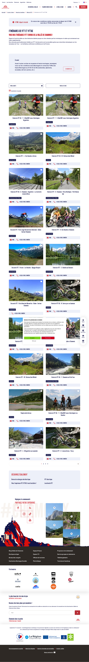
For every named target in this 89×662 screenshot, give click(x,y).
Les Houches (10, 2)
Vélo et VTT (29, 12)
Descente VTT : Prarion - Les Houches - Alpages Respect (26, 268)
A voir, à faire (60, 7)
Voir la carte (13, 86)
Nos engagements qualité (16, 648)
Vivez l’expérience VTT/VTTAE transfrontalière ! (23, 483)
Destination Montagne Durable (18, 561)
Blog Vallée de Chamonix (16, 551)
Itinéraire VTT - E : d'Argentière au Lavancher (26, 451)
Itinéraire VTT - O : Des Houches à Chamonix (63, 230)
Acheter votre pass (15, 598)
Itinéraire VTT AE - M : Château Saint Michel (63, 156)
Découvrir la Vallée (33, 7)
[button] (25, 373)
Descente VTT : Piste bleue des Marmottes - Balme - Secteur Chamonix (26, 304)
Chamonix (16, 2)
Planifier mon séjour (47, 7)
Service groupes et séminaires (66, 554)
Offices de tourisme (39, 557)
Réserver (83, 7)
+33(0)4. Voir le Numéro (24, 128)
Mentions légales (30, 648)
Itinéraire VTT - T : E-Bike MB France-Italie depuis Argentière (63, 118)
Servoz (3, 2)
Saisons (75, 2)
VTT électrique (48, 479)
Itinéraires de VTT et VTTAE (40, 12)
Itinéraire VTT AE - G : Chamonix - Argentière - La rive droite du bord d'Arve (26, 193)
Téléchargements (62, 557)
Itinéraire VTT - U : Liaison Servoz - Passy (63, 451)
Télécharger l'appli (15, 621)
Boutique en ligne (14, 554)
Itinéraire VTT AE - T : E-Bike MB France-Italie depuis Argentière (26, 119)
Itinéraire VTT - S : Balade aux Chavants (63, 268)
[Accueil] (5, 7)
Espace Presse (37, 551)
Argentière (22, 2)
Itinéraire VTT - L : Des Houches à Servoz (26, 156)
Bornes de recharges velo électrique (20, 479)
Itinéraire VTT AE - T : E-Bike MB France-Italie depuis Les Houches (63, 414)
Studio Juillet (60, 648)
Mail (13, 128)
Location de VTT (48, 483)
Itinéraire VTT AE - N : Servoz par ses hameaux (63, 303)
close (76, 22)
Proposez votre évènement (65, 551)
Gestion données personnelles (45, 648)
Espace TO (36, 554)
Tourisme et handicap (63, 561)
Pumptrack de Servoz (26, 413)
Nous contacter (48, 652)
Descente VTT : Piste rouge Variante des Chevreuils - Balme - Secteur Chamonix (26, 231)
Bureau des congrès (15, 557)
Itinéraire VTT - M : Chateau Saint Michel (26, 377)
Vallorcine (28, 2)
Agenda (69, 7)
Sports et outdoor (20, 12)
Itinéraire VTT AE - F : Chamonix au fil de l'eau (63, 377)
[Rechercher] (76, 7)
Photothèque (37, 561)
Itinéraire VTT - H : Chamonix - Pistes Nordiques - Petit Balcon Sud (63, 193)
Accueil (3, 12)
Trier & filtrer (63, 86)
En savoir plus (68, 69)
